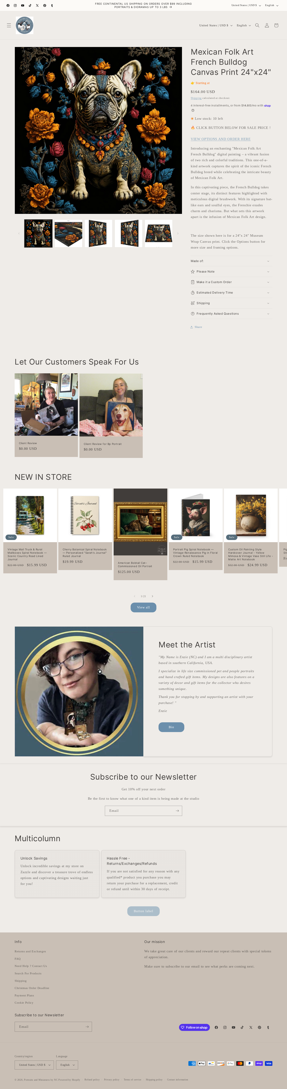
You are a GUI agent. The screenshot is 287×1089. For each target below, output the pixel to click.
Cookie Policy (24, 1002)
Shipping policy (154, 1079)
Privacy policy (111, 1079)
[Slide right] (178, 233)
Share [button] (198, 326)
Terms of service (132, 1079)
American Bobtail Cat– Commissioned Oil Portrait (135, 564)
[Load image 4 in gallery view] (129, 233)
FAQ (18, 958)
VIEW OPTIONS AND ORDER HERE (221, 139)
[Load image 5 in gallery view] (159, 233)
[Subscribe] (177, 811)
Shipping (196, 98)
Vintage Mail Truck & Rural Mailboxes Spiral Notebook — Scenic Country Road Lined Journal (27, 554)
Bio (171, 727)
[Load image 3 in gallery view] (98, 233)
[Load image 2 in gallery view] (68, 233)
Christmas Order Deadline (32, 988)
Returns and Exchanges (30, 951)
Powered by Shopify (69, 1079)
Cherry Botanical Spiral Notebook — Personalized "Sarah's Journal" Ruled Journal (85, 553)
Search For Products (28, 973)
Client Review (28, 443)
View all (143, 607)
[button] (9, 25)
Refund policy (92, 1079)
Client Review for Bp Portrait (103, 443)
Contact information (177, 1079)
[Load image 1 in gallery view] (38, 233)
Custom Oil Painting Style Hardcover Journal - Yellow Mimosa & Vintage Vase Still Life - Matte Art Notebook (250, 554)
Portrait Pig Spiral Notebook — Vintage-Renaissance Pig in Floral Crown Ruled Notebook (195, 553)
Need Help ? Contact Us (31, 966)
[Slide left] (19, 233)
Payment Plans (24, 995)
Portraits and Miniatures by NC (41, 1079)
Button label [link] (143, 911)
